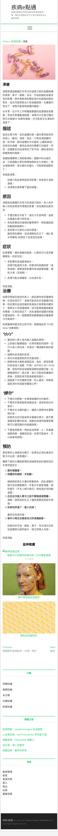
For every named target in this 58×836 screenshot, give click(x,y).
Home (6, 41)
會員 (5, 775)
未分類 (6, 695)
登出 (5, 786)
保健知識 (7, 683)
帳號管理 (7, 771)
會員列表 (7, 779)
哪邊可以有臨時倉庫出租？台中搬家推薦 (29, 555)
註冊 (5, 790)
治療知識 (7, 700)
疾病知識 (16, 41)
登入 (5, 782)
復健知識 (7, 689)
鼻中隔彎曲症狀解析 (29, 597)
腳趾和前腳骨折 (28, 635)
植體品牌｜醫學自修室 (15, 750)
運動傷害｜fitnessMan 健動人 (18, 739)
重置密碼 (7, 793)
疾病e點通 (23, 7)
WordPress (45, 820)
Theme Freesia (32, 820)
